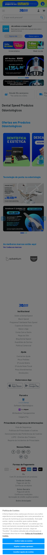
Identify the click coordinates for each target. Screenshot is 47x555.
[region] (23, 531)
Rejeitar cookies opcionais (23, 546)
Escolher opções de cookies (23, 552)
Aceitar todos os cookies (23, 541)
